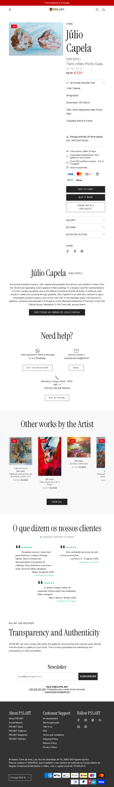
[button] (12, 463)
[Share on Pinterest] (82, 251)
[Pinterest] (93, 720)
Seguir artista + (73, 58)
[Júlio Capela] (20, 451)
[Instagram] (85, 720)
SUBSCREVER (88, 676)
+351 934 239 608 (52, 388)
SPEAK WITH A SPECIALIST (85, 207)
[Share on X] (75, 251)
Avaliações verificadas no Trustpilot (58, 537)
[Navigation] (10, 9)
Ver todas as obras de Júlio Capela (57, 312)
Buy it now (86, 197)
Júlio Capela (78, 41)
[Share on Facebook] (67, 251)
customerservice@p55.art (76, 358)
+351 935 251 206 (37, 689)
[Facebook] (78, 720)
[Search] (97, 9)
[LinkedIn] (78, 726)
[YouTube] (100, 720)
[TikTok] (85, 726)
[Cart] (103, 9)
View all (57, 501)
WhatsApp (41, 358)
